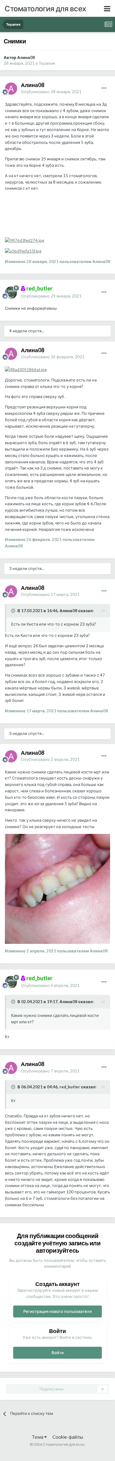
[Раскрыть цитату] (14, 610)
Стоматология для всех (45, 8)
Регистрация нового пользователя (57, 1311)
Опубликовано (51, 91)
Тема (38, 1437)
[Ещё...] (104, 88)
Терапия (47, 63)
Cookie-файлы (67, 1437)
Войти (58, 1352)
